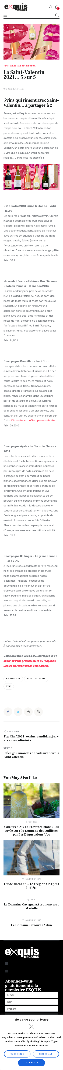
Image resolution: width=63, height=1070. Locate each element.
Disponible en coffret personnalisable (33, 420)
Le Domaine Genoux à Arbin (31, 925)
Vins (8, 686)
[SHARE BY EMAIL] (28, 711)
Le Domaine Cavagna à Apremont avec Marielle (31, 906)
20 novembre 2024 (31, 879)
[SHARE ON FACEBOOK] (8, 711)
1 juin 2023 (31, 822)
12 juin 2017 (32, 899)
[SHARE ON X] (18, 711)
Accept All (31, 1062)
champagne (13, 678)
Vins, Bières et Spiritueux (20, 66)
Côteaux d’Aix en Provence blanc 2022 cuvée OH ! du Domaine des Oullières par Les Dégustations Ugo (31, 831)
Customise (17, 1054)
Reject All (46, 1054)
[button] (38, 711)
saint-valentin (36, 678)
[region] (31, 1042)
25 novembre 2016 (31, 920)
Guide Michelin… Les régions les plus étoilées (31, 886)
